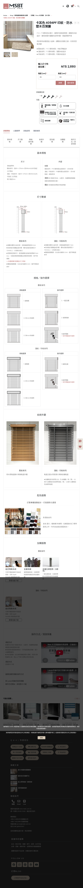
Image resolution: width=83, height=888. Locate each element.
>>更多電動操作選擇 (67, 336)
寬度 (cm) (42, 73)
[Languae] (67, 6)
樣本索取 (70, 83)
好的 (41, 738)
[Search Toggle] (78, 6)
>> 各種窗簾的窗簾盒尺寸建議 (15, 261)
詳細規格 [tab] (6, 131)
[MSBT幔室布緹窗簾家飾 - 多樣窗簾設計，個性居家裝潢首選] (13, 6)
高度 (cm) (62, 73)
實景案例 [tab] (36, 131)
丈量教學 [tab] (16, 131)
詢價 (60, 83)
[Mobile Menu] (64, 6)
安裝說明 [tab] (26, 131)
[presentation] (5, 36)
